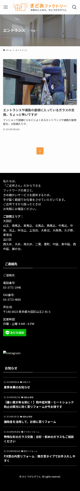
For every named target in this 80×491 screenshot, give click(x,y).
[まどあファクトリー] (40, 7)
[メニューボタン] (5, 7)
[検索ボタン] (74, 7)
